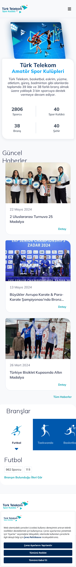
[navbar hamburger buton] (69, 9)
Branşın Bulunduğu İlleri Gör (23, 477)
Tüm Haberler (62, 397)
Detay (62, 229)
